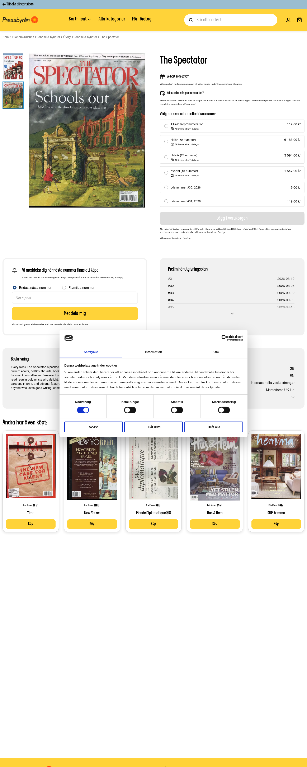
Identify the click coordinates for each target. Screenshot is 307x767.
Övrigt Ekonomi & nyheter (80, 37)
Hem (6, 37)
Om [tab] (216, 352)
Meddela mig (75, 313)
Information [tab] (153, 352)
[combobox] (230, 20)
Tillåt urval (153, 427)
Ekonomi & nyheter (47, 37)
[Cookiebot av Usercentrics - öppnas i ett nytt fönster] (224, 338)
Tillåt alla (213, 427)
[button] (80, 19)
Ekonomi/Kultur (22, 37)
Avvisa (93, 427)
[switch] (130, 410)
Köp (30, 524)
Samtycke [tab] (91, 352)
